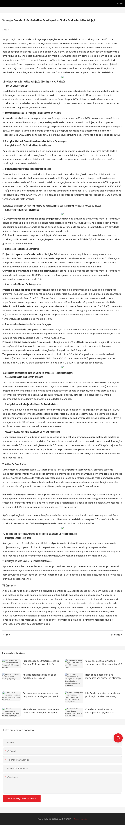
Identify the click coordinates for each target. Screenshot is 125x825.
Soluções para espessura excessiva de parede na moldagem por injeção (41, 695)
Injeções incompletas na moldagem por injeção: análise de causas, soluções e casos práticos (102, 695)
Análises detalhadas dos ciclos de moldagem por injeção (39, 676)
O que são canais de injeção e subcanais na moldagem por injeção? (103, 662)
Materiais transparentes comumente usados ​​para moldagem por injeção (41, 711)
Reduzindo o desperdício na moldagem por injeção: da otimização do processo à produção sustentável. (104, 676)
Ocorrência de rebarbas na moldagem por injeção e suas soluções (99, 711)
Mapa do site (80, 819)
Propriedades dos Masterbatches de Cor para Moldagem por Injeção (41, 662)
